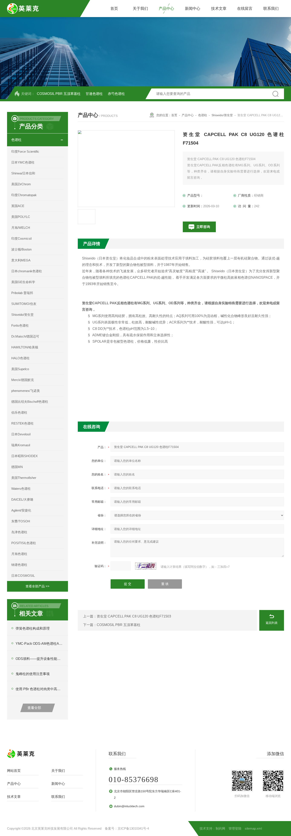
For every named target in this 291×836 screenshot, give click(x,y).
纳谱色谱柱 (19, 565)
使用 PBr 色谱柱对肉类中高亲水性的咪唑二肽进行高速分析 (40, 689)
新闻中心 (192, 8)
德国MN (17, 467)
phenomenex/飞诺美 (25, 391)
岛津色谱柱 (19, 532)
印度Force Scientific (25, 151)
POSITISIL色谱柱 (23, 543)
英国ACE (17, 206)
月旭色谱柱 (19, 554)
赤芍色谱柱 (116, 94)
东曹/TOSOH (20, 521)
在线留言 (244, 8)
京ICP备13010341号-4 (133, 828)
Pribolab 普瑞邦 (22, 293)
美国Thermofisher (23, 478)
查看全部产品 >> (37, 586)
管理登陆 (235, 828)
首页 (114, 8)
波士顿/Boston (21, 249)
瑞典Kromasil (20, 445)
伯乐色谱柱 (19, 412)
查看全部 (34, 708)
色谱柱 (16, 140)
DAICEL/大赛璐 (22, 499)
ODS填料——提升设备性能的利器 (40, 659)
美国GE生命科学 (23, 282)
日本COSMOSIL (23, 575)
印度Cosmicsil (21, 238)
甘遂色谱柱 (94, 94)
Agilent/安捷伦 (21, 510)
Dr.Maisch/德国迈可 (25, 336)
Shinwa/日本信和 (23, 173)
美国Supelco (20, 369)
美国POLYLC (20, 217)
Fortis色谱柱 (20, 325)
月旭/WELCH (20, 227)
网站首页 (14, 770)
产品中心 (166, 8)
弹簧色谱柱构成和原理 (33, 628)
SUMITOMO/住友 (23, 304)
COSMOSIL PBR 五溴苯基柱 (59, 94)
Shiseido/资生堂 (22, 314)
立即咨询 (203, 227)
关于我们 (140, 8)
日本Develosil (20, 434)
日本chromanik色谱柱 (26, 271)
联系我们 (271, 8)
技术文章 (218, 8)
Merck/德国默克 (22, 380)
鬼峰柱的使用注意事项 (33, 674)
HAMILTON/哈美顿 (24, 347)
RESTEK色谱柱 (22, 423)
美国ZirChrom (21, 184)
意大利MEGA (20, 260)
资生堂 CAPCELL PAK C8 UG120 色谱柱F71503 (134, 616)
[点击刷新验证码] (145, 566)
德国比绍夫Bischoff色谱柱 (29, 401)
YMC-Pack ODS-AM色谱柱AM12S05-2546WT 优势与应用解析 (40, 643)
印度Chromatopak (24, 195)
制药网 (220, 828)
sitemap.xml (253, 828)
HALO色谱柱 (20, 358)
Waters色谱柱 (21, 488)
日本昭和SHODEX (24, 456)
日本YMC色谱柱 (23, 162)
